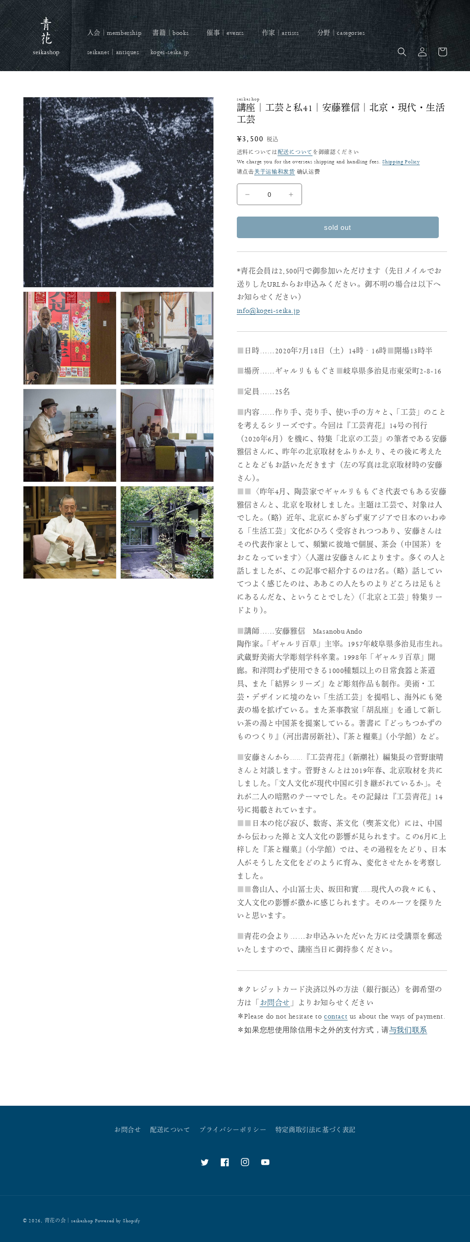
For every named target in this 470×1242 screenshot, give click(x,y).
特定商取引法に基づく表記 (315, 1130)
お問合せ (275, 1003)
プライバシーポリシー (232, 1130)
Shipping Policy (401, 162)
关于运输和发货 (274, 171)
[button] (174, 33)
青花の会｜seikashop (69, 1221)
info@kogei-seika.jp (268, 311)
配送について (295, 153)
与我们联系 (408, 1029)
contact (335, 1016)
